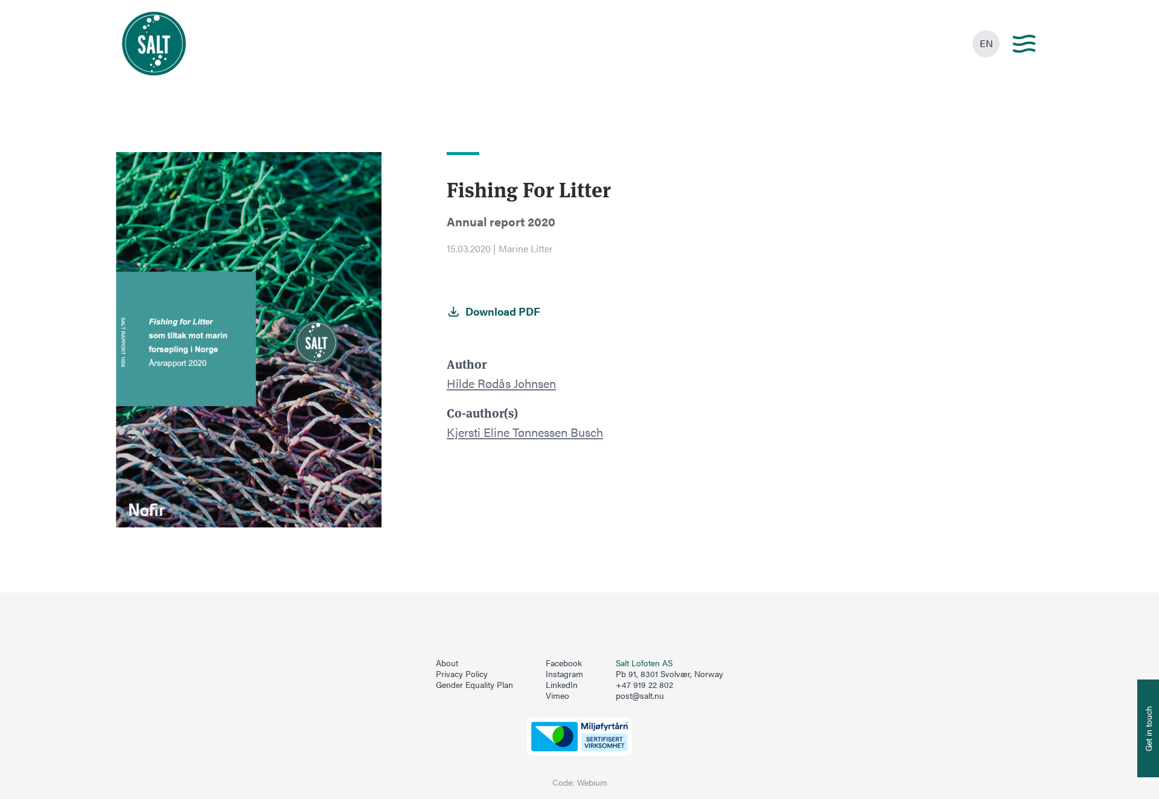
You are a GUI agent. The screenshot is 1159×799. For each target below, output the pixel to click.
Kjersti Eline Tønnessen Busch (525, 432)
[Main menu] (1024, 43)
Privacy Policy (462, 674)
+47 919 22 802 (644, 684)
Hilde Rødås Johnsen (501, 383)
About (447, 663)
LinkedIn (562, 685)
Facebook (564, 663)
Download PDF (502, 311)
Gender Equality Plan (474, 685)
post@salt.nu (640, 695)
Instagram (564, 674)
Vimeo (557, 695)
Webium (592, 782)
